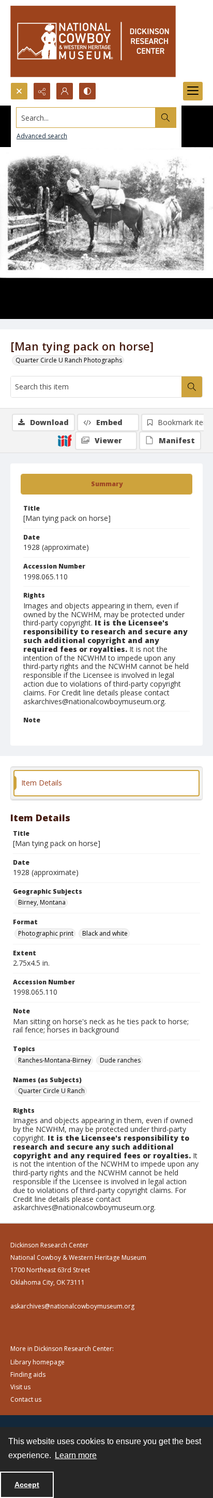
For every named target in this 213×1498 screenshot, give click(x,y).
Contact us (25, 1399)
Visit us (20, 1387)
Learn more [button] (76, 1455)
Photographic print (45, 933)
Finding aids (27, 1374)
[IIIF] (64, 440)
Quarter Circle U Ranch (51, 1090)
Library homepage (37, 1362)
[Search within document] (191, 386)
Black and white (105, 933)
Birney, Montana (42, 902)
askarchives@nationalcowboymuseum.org (72, 1306)
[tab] (106, 484)
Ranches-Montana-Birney (54, 1060)
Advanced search (42, 136)
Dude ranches (120, 1060)
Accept (26, 1484)
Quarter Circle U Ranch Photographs (69, 360)
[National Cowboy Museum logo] (93, 41)
